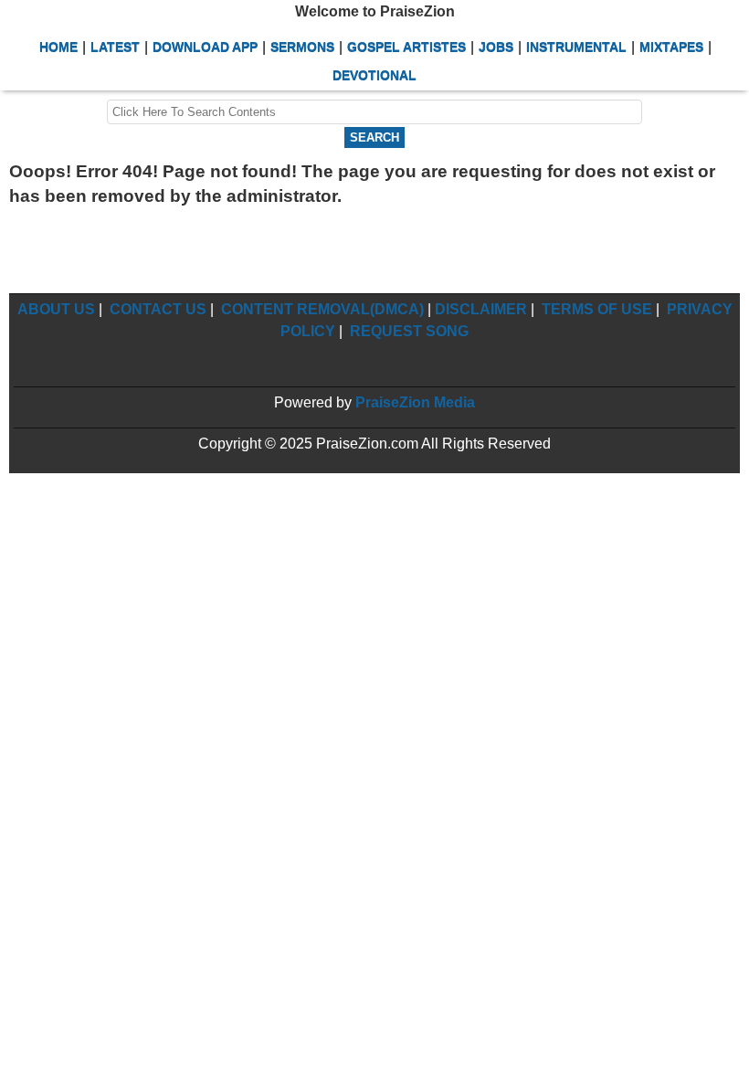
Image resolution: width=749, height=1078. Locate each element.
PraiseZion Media (415, 402)
